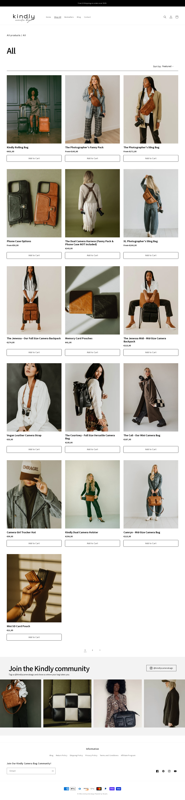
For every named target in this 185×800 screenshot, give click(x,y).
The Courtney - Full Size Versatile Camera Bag (90, 437)
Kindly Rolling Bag (17, 147)
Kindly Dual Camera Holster (81, 532)
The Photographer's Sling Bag (141, 147)
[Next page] (100, 650)
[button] (165, 17)
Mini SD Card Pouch (18, 626)
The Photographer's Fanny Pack (84, 147)
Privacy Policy (91, 755)
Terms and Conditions (109, 755)
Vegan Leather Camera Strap (24, 435)
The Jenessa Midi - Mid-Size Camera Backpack (145, 340)
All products (13, 35)
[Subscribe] (52, 771)
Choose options (34, 158)
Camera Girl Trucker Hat (21, 532)
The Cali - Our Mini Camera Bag (142, 435)
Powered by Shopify (101, 794)
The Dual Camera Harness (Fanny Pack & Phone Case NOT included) (89, 243)
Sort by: (157, 66)
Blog (51, 755)
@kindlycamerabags (163, 668)
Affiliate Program (128, 755)
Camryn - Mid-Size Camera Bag (142, 532)
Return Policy (61, 755)
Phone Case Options (19, 241)
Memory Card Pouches (78, 338)
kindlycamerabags (88, 794)
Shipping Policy (76, 755)
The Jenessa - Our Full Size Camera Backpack (34, 338)
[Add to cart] (151, 449)
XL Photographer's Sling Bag (141, 241)
